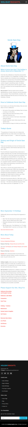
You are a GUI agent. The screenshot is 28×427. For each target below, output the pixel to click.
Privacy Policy (5, 403)
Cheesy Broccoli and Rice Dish (17, 244)
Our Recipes (5, 391)
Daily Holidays (5, 380)
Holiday (11, 2)
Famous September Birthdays (8, 241)
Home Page (4, 398)
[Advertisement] (14, 20)
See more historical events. (7, 229)
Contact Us (4, 406)
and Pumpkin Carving (6, 293)
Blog (3, 401)
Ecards (2, 253)
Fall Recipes (8, 246)
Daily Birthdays (5, 385)
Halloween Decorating (6, 291)
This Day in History (5, 238)
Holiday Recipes (17, 246)
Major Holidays (5, 383)
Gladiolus (12, 251)
